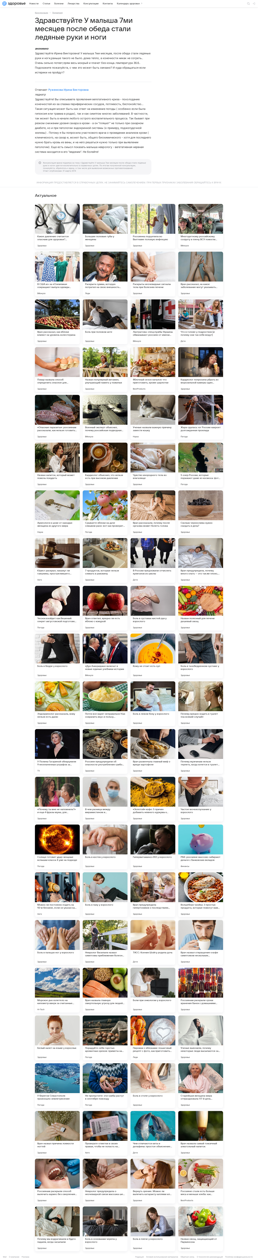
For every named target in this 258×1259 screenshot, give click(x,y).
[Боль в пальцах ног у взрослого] (57, 942)
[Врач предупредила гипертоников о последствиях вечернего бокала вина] (152, 894)
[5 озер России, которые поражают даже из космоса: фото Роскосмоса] (200, 465)
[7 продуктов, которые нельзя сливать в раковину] (105, 560)
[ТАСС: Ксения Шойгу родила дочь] (152, 942)
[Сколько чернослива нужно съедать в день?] (200, 512)
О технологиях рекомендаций (210, 1257)
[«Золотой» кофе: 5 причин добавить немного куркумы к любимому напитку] (152, 799)
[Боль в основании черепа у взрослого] (105, 1228)
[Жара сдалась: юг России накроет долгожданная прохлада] (200, 417)
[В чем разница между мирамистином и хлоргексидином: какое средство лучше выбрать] (105, 799)
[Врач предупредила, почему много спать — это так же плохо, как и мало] (200, 560)
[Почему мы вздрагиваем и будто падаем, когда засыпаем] (57, 1228)
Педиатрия (57, 12)
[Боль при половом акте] (105, 321)
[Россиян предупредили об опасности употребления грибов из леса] (105, 751)
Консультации (41, 12)
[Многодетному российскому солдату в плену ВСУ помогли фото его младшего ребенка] (200, 226)
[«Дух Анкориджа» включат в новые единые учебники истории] (105, 656)
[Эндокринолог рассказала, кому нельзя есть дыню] (57, 703)
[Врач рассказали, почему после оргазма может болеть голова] (152, 512)
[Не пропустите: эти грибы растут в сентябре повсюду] (105, 1085)
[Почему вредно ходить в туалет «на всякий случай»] (200, 703)
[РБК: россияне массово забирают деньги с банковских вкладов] (200, 847)
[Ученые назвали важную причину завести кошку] (152, 417)
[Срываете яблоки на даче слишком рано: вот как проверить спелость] (105, 512)
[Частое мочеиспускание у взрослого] (200, 799)
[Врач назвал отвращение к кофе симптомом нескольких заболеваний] (200, 942)
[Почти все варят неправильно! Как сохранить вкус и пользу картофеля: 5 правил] (105, 703)
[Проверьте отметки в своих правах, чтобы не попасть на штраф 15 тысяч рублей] (105, 1133)
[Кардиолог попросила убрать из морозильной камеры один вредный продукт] (200, 369)
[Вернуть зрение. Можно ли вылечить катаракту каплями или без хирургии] (152, 1181)
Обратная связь (187, 1257)
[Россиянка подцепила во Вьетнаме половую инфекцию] (152, 226)
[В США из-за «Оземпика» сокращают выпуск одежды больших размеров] (57, 274)
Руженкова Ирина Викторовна (68, 89)
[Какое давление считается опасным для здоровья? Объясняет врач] (57, 226)
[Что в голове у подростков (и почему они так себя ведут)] (200, 321)
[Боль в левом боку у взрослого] (152, 703)
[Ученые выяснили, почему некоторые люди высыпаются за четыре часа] (200, 1038)
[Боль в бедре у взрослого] (57, 656)
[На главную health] (16, 3)
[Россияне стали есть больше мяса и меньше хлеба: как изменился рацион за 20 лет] (200, 1181)
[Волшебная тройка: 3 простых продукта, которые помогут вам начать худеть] (200, 894)
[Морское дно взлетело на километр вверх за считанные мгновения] (57, 990)
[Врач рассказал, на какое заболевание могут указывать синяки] (200, 274)
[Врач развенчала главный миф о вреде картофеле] (152, 751)
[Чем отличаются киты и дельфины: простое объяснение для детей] (152, 1133)
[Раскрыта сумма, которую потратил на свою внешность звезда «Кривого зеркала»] (105, 274)
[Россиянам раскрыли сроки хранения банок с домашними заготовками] (200, 990)
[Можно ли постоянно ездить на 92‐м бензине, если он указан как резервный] (57, 894)
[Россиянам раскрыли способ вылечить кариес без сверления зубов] (57, 1181)
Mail (5, 1257)
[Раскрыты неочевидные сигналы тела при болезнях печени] (152, 274)
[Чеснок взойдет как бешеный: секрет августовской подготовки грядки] (57, 608)
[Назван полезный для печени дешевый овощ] (200, 608)
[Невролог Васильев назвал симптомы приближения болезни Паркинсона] (105, 942)
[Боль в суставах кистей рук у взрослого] (152, 608)
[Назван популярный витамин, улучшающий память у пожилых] (105, 369)
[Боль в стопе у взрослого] (152, 1085)
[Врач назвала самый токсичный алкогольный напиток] (200, 1133)
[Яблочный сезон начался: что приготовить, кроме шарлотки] (152, 369)
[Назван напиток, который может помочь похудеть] (57, 465)
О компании (14, 1257)
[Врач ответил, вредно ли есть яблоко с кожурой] (105, 608)
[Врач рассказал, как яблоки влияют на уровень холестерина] (57, 321)
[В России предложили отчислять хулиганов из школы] (152, 560)
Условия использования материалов (162, 1257)
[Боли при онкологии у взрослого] (152, 990)
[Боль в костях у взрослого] (105, 847)
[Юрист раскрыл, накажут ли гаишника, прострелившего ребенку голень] (57, 560)
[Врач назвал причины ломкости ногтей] (57, 1133)
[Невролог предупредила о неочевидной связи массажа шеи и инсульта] (105, 1181)
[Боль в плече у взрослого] (152, 1228)
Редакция (139, 1257)
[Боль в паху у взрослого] (105, 894)
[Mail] (4, 3)
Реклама (25, 1257)
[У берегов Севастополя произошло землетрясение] (57, 1085)
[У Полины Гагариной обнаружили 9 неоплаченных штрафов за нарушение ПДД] (57, 751)
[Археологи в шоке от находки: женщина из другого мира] (57, 512)
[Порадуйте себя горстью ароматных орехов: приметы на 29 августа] (105, 1038)
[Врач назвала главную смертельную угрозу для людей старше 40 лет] (105, 990)
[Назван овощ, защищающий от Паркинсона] (200, 1228)
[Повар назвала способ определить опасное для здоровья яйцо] (57, 369)
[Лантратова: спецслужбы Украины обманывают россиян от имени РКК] (152, 321)
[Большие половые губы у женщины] (105, 226)
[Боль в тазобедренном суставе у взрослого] (200, 656)
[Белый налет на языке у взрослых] (57, 1038)
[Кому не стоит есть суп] (152, 656)
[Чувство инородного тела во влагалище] (152, 465)
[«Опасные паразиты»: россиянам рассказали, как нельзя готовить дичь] (57, 417)
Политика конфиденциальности (239, 1257)
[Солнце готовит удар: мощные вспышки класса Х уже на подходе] (57, 847)
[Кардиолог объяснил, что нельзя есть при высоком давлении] (105, 465)
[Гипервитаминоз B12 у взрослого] (152, 847)
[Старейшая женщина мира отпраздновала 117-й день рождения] (200, 1085)
